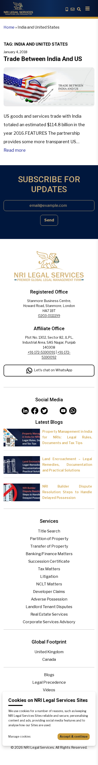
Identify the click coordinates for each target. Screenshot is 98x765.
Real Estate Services (49, 614)
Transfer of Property (49, 546)
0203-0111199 (49, 316)
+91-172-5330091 (41, 352)
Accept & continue (74, 736)
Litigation (49, 576)
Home (9, 27)
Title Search (49, 531)
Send (49, 220)
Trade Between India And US (43, 58)
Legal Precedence (49, 682)
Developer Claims (49, 591)
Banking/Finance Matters (49, 554)
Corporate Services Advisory (49, 622)
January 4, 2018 (15, 52)
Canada (49, 659)
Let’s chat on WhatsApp (53, 370)
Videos (49, 690)
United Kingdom (49, 652)
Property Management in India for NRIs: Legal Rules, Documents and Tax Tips (67, 437)
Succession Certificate (49, 561)
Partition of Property (49, 538)
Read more (15, 150)
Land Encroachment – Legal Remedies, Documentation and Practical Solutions (67, 464)
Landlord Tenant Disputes (49, 607)
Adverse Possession (49, 599)
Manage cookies (19, 736)
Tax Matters (49, 569)
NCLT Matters (49, 584)
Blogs (49, 675)
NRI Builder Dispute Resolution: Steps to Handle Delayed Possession (67, 492)
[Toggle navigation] (87, 8)
